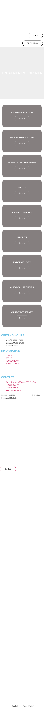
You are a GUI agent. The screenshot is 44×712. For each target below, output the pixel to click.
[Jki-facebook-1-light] (16, 370)
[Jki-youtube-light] (22, 370)
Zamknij (8, 469)
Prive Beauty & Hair (23, 395)
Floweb (21, 398)
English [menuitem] (15, 706)
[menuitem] (14, 706)
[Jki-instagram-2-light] (4, 370)
